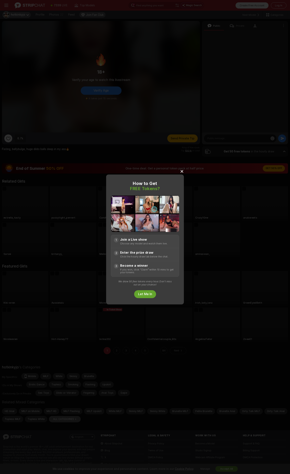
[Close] (182, 171)
